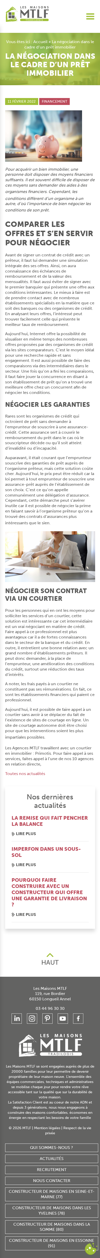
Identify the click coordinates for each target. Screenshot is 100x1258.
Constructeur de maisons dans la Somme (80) (51, 1227)
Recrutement (51, 1169)
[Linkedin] (17, 1018)
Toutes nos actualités (25, 773)
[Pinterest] (47, 1018)
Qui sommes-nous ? (51, 1147)
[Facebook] (78, 1018)
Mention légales (47, 1128)
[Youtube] (63, 1018)
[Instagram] (32, 1018)
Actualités (52, 1158)
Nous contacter (51, 1180)
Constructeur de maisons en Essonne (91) (51, 1243)
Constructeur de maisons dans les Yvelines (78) (51, 1210)
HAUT (50, 962)
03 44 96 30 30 (50, 1008)
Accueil (40, 41)
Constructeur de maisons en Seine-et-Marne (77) (52, 1194)
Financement (54, 101)
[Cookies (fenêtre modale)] (91, 1249)
